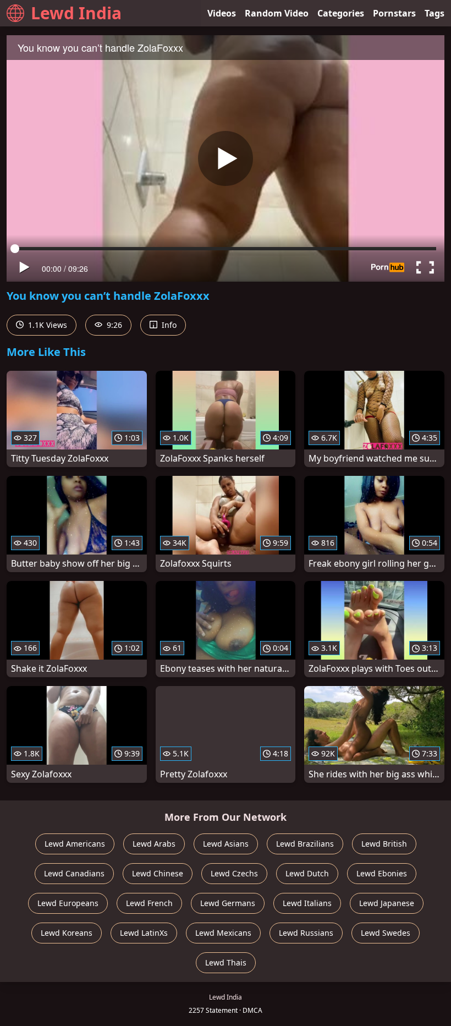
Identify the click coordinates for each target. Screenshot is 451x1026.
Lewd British (384, 843)
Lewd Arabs (154, 843)
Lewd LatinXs (144, 933)
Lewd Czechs (234, 873)
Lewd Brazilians (305, 843)
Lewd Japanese (386, 903)
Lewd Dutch (307, 873)
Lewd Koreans (66, 933)
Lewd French (149, 903)
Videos (221, 13)
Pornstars (394, 13)
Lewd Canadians (74, 873)
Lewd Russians (306, 933)
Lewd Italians (307, 903)
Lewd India (76, 13)
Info (168, 325)
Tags (434, 13)
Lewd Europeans (67, 903)
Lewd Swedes (385, 933)
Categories (340, 13)
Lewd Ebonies (381, 873)
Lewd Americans (75, 843)
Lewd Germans (227, 903)
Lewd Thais (225, 962)
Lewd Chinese (157, 873)
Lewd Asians (226, 843)
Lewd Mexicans (223, 933)
